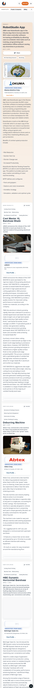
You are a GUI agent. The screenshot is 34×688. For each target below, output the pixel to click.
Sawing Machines (23, 215)
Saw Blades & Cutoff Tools (10, 215)
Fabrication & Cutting (9, 416)
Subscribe (25, 3)
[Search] (19, 3)
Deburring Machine (14, 422)
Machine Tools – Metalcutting (11, 212)
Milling (25, 9)
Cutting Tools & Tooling (9, 209)
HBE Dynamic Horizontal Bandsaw (14, 578)
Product (5, 24)
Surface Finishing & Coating (11, 419)
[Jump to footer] (31, 686)
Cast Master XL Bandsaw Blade (12, 219)
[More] (31, 9)
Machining (21, 57)
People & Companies (16, 9)
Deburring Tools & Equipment (11, 413)
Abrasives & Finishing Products (11, 410)
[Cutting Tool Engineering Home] (4, 3)
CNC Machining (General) (10, 57)
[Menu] (31, 3)
